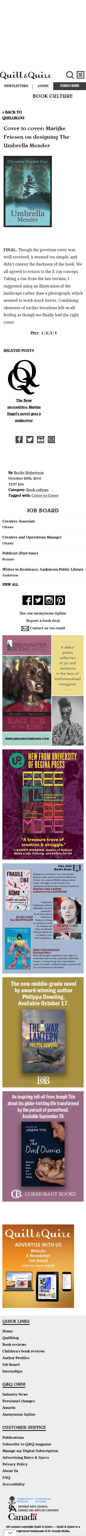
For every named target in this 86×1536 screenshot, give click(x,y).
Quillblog (10, 1338)
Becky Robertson (29, 473)
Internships (12, 1372)
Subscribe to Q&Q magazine (27, 1445)
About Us (10, 1471)
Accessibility (13, 1485)
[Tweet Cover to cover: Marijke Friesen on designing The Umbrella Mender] (29, 439)
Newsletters (16, 86)
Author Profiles (15, 1358)
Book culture (37, 490)
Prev (35, 333)
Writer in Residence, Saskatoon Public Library (43, 570)
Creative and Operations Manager (32, 538)
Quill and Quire (29, 78)
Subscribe (69, 86)
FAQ (6, 1478)
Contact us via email (47, 628)
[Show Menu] (80, 75)
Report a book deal (43, 621)
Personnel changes (18, 1401)
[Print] (40, 439)
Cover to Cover (45, 496)
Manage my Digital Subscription (30, 1451)
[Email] (51, 439)
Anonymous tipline (19, 1415)
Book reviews (14, 1345)
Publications (13, 1438)
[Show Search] (70, 75)
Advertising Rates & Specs (25, 1458)
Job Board (11, 1365)
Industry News (15, 1395)
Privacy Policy (15, 1465)
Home (7, 1332)
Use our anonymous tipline (43, 614)
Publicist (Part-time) (20, 554)
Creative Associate (18, 522)
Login (43, 86)
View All (10, 585)
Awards (9, 1408)
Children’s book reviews (23, 1352)
